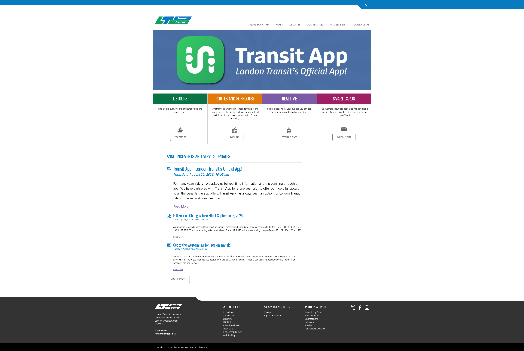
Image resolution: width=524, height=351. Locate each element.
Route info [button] (234, 137)
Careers (267, 312)
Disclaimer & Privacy (232, 332)
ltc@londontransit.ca (165, 333)
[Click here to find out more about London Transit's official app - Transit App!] (262, 60)
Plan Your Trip (259, 24)
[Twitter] (353, 309)
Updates (294, 24)
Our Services (315, 24)
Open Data (228, 328)
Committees (228, 312)
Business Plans (311, 319)
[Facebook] (360, 309)
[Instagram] (367, 309)
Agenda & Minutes (273, 315)
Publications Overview (315, 328)
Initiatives (309, 322)
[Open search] (366, 6)
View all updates (178, 279)
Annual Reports (312, 315)
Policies (308, 325)
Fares (279, 24)
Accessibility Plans (313, 312)
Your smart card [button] (344, 137)
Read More (180, 206)
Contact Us (361, 24)
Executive (227, 319)
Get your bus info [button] (289, 137)
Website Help (229, 335)
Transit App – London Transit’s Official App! (207, 169)
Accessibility (338, 24)
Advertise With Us (231, 325)
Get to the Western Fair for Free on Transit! (202, 245)
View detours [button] (180, 137)
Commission (229, 315)
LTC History (228, 322)
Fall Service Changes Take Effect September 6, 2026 (208, 215)
